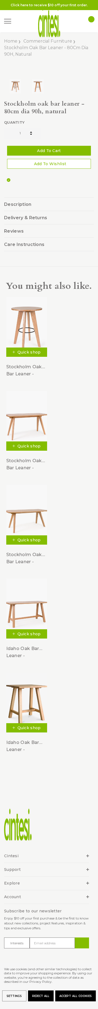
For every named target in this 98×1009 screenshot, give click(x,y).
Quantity (14, 122)
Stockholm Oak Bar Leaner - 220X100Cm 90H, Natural (25, 558)
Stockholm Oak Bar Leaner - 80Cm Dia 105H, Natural (24, 370)
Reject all (41, 996)
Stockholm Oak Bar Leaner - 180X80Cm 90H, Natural (24, 464)
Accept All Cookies (75, 996)
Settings (14, 996)
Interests (16, 943)
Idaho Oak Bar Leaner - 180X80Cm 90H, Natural (24, 652)
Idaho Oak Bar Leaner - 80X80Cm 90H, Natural (23, 746)
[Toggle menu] (7, 21)
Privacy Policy (40, 982)
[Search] (18, 21)
